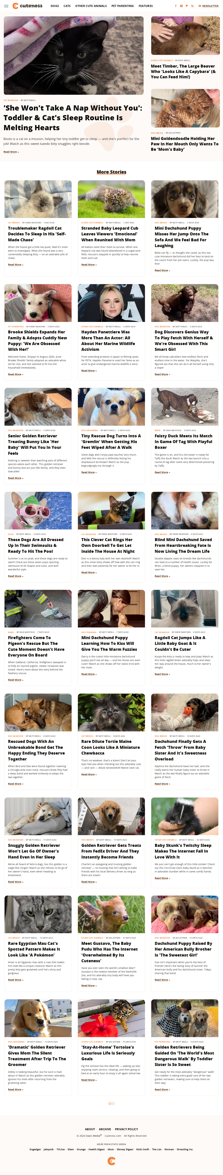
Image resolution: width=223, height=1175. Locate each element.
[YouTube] (181, 6)
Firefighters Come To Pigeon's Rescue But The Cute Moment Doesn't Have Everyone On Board (36, 646)
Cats (67, 6)
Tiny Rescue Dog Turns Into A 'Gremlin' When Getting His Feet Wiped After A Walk (111, 441)
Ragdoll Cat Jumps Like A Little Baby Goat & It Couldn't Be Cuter (180, 643)
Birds (158, 430)
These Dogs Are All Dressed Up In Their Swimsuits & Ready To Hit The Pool (36, 545)
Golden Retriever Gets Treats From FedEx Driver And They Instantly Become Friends (111, 851)
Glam (71, 1149)
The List (157, 1149)
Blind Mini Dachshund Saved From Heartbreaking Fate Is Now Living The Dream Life (183, 545)
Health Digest (97, 1149)
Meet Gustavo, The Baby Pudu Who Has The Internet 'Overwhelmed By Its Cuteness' (109, 951)
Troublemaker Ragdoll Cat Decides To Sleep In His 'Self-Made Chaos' (37, 234)
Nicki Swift (142, 1149)
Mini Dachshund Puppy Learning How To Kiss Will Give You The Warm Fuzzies (109, 643)
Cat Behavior (10, 100)
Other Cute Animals (91, 6)
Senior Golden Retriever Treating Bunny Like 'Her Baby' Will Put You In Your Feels (34, 444)
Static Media (93, 1135)
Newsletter (210, 5)
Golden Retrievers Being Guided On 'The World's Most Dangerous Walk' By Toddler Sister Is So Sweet (184, 1055)
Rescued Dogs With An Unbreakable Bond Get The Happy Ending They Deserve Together (36, 750)
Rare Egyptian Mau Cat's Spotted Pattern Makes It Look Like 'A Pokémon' (34, 949)
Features (146, 6)
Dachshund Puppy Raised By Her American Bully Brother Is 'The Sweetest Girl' (183, 949)
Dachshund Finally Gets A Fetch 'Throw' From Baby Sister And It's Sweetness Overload (180, 750)
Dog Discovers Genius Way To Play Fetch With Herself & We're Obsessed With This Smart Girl (184, 340)
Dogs (55, 6)
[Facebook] (176, 6)
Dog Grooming (89, 430)
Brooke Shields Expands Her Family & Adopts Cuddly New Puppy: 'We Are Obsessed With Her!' (37, 340)
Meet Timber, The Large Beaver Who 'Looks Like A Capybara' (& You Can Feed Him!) (183, 71)
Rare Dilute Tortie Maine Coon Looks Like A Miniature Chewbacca (110, 747)
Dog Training (89, 632)
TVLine (61, 1149)
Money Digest (125, 1149)
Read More (10, 151)
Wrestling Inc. (185, 1149)
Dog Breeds (157, 133)
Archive (105, 1129)
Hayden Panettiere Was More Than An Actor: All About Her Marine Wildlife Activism (108, 340)
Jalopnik (49, 1149)
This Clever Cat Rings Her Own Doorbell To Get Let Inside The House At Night (108, 545)
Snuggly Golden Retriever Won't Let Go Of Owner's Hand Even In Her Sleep (34, 851)
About (90, 1129)
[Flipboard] (187, 6)
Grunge (81, 1149)
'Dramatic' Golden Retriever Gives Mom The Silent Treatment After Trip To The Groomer (37, 1055)
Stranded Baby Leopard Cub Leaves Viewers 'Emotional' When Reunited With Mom (109, 234)
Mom (111, 1149)
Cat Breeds (14, 222)
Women (169, 1149)
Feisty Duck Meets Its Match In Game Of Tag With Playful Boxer (183, 441)
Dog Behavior (162, 326)
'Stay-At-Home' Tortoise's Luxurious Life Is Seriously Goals (108, 1052)
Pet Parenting (123, 6)
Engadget (35, 1149)
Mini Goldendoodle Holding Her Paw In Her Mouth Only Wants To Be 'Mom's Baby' (185, 144)
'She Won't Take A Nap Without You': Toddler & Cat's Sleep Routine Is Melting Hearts (72, 117)
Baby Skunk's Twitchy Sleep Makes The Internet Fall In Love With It (183, 851)
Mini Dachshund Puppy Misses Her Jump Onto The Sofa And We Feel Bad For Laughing (182, 236)
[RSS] (192, 6)
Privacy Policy (126, 1129)
